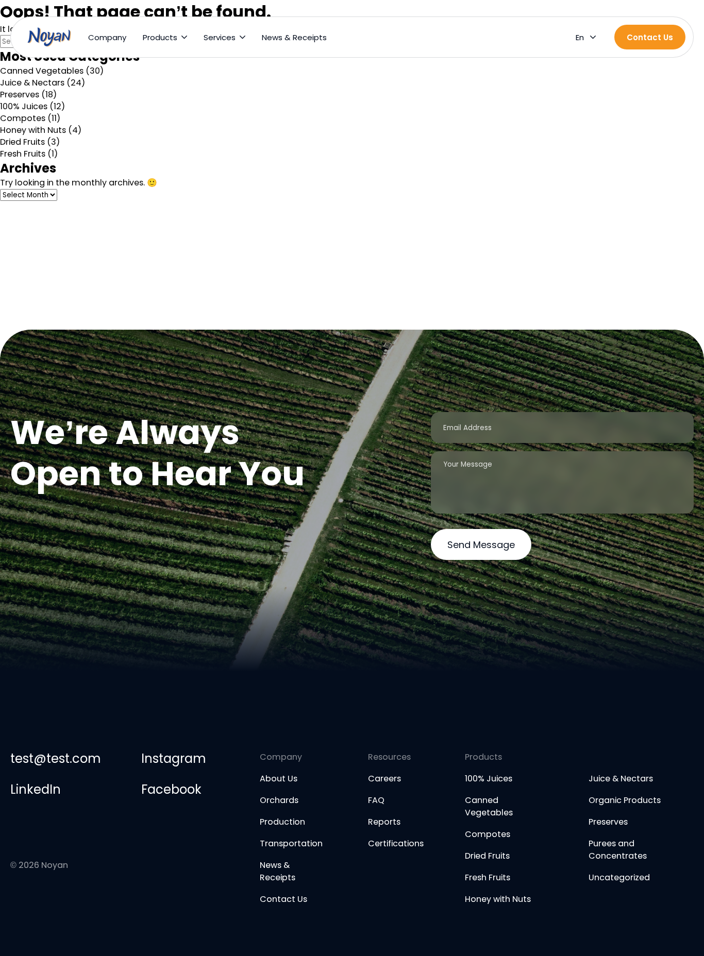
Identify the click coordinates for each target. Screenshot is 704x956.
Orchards (279, 800)
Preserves (19, 94)
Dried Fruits (22, 142)
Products (160, 37)
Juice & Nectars (32, 83)
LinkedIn (35, 789)
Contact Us (283, 899)
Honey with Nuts (33, 130)
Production (282, 822)
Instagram (173, 758)
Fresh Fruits (22, 154)
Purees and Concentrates (618, 850)
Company (107, 37)
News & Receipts (294, 37)
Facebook (171, 789)
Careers (384, 778)
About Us (278, 778)
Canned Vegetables (41, 71)
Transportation (291, 843)
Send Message (481, 544)
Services (220, 37)
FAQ (376, 800)
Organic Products (625, 800)
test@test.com (55, 758)
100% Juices (23, 106)
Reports (384, 822)
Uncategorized (619, 877)
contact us (650, 37)
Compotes (22, 118)
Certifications (396, 843)
